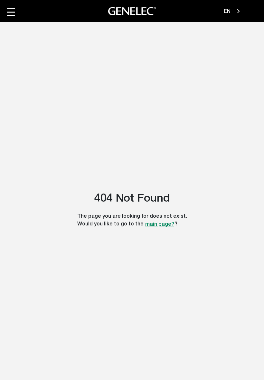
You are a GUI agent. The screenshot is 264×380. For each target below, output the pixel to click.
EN (228, 11)
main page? (159, 224)
